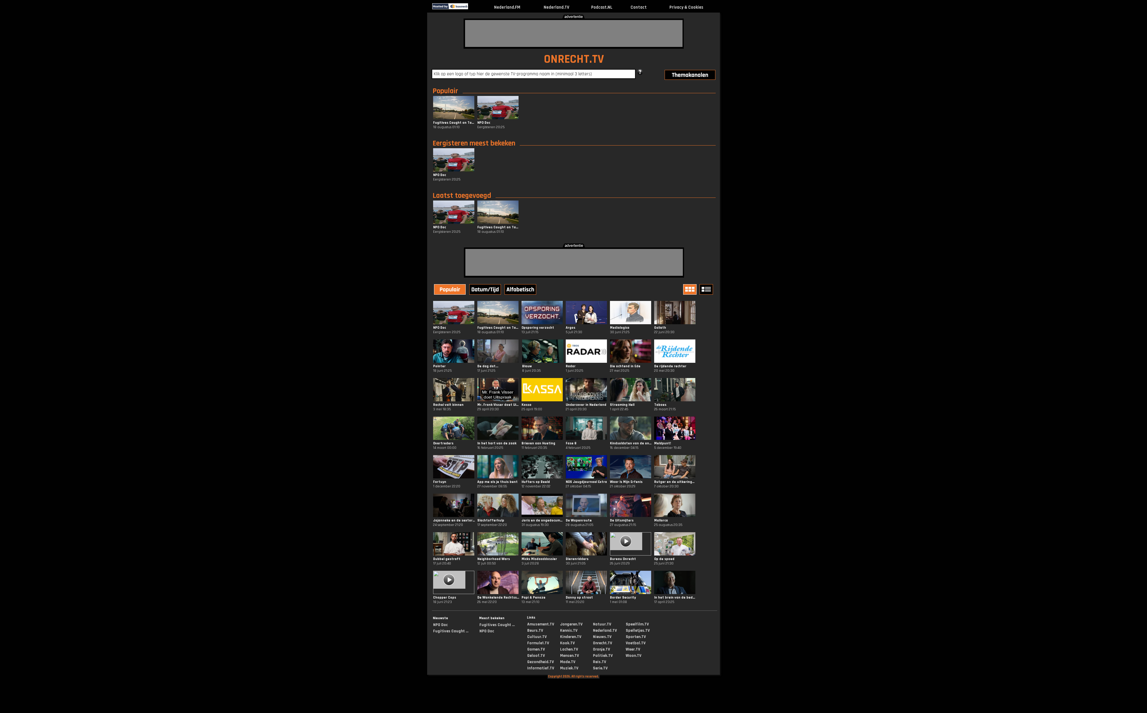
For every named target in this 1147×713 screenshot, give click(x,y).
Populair (445, 91)
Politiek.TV (603, 655)
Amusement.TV (540, 624)
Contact (639, 7)
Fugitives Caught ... (450, 631)
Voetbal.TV (635, 643)
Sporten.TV (636, 636)
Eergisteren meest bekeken (474, 143)
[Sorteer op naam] (521, 290)
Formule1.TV (538, 643)
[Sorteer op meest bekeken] (450, 290)
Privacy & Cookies (686, 7)
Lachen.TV (569, 649)
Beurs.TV (535, 630)
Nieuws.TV (602, 636)
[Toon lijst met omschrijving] (707, 289)
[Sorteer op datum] (485, 290)
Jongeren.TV (571, 624)
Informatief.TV (540, 668)
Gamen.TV (536, 649)
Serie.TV (600, 668)
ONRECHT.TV (574, 59)
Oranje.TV (601, 649)
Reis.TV (599, 662)
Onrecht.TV (602, 643)
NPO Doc (440, 625)
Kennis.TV (568, 630)
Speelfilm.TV (637, 624)
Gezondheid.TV (540, 662)
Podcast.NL (601, 7)
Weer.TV (633, 649)
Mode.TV (567, 662)
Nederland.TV (556, 7)
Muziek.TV (569, 668)
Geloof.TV (536, 655)
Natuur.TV (602, 624)
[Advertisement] (574, 33)
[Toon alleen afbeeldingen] (690, 289)
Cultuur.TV (537, 636)
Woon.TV (633, 655)
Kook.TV (567, 643)
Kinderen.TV (570, 636)
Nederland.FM (507, 7)
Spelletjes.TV (638, 630)
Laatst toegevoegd (462, 196)
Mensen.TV (569, 655)
